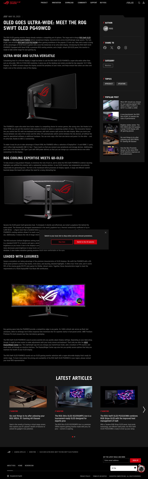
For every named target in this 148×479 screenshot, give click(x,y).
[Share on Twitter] (112, 47)
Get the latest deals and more (114, 457)
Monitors (108, 65)
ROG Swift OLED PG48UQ (21, 40)
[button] (135, 460)
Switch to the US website (85, 242)
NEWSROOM (29, 466)
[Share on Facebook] (105, 47)
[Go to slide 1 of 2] (72, 436)
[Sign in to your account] (143, 2)
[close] (105, 232)
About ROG (11, 466)
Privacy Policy (85, 476)
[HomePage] (9, 452)
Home (20, 466)
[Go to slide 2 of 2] (74, 436)
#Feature (121, 84)
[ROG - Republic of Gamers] (12, 2)
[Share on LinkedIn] (118, 47)
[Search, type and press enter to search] (139, 2)
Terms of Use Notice (100, 476)
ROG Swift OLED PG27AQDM (27, 42)
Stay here (62, 242)
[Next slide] (144, 410)
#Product (109, 84)
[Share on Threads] (125, 47)
